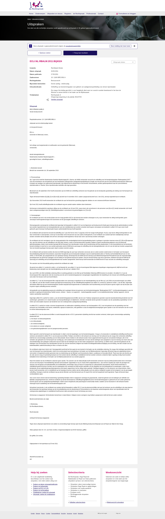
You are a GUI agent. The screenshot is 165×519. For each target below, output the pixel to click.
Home (31, 13)
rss (109, 513)
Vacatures (69, 513)
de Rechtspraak (78, 13)
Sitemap (38, 513)
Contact (100, 13)
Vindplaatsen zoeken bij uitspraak (44, 492)
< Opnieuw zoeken (44, 53)
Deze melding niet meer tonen (120, 46)
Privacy (43, 513)
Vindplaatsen (34, 95)
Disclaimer (80, 513)
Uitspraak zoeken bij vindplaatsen (44, 494)
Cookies (48, 513)
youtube (134, 513)
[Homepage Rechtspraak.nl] (35, 5)
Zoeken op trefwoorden (40, 486)
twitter (122, 513)
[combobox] (123, 62)
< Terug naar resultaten (80, 53)
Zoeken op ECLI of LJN (40, 488)
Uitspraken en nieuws (54, 13)
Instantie (33, 68)
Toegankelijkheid (55, 513)
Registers (67, 13)
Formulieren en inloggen (127, 13)
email (112, 513)
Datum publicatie (36, 74)
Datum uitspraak (35, 71)
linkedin (131, 513)
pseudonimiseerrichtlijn (73, 46)
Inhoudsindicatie (35, 87)
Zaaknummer (34, 77)
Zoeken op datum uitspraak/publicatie (45, 484)
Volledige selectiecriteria (77, 502)
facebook (125, 513)
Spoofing (63, 513)
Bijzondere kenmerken (37, 84)
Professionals (91, 13)
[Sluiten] (134, 46)
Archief (75, 513)
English (33, 513)
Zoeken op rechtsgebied (41, 490)
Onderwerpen (40, 13)
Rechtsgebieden (35, 80)
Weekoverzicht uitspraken (115, 502)
